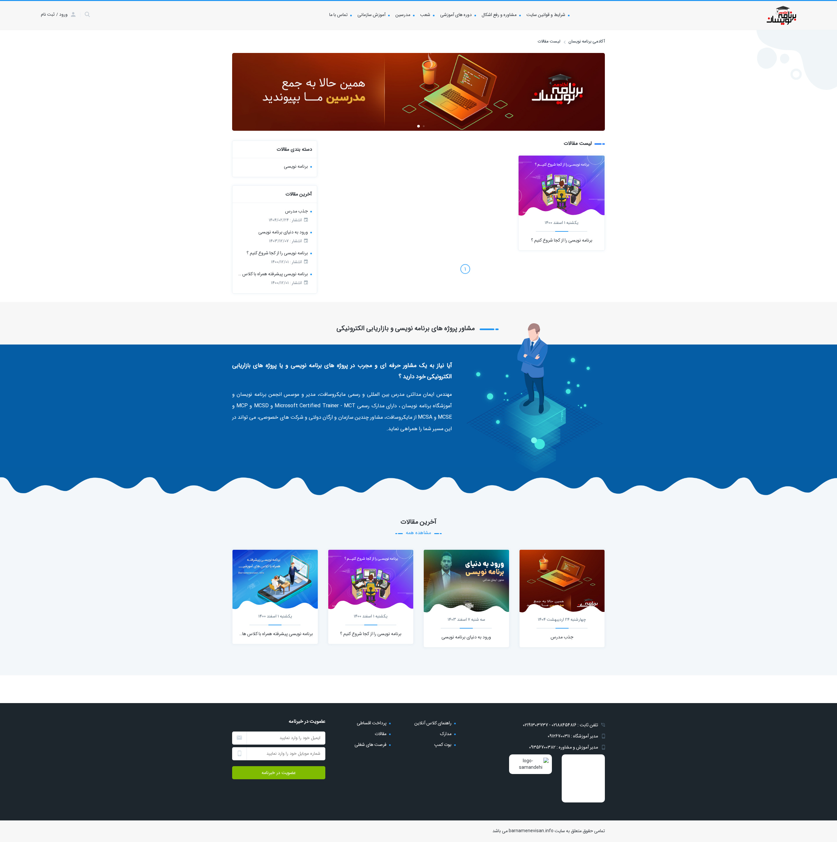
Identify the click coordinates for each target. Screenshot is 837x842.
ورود (63, 14)
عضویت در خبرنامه (279, 772)
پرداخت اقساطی (371, 723)
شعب (425, 14)
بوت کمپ (443, 744)
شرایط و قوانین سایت (545, 14)
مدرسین (402, 14)
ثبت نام (48, 14)
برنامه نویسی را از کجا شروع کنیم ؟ (561, 240)
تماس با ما (338, 14)
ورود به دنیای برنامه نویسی (283, 232)
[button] (423, 126)
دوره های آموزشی (456, 14)
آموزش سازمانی (371, 14)
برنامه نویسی (296, 166)
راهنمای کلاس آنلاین (433, 723)
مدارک (446, 733)
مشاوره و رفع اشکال (499, 14)
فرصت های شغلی (370, 744)
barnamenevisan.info (531, 830)
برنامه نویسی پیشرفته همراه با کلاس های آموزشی (272, 274)
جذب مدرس (296, 211)
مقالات (380, 733)
